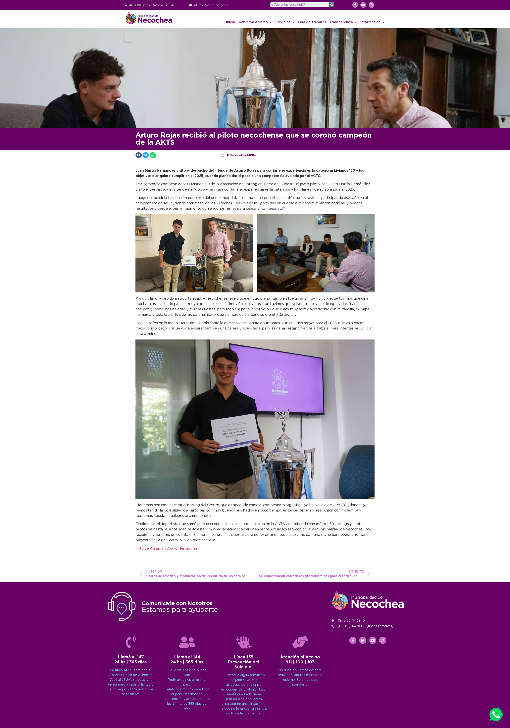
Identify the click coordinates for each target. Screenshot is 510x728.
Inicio (230, 22)
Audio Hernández (182, 548)
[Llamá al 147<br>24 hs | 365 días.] (131, 642)
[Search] (331, 4)
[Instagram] (371, 5)
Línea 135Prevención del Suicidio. (243, 662)
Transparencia (341, 22)
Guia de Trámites (312, 22)
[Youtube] (363, 5)
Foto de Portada (149, 548)
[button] (138, 155)
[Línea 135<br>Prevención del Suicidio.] (243, 642)
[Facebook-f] (355, 5)
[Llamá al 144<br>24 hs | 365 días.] (187, 642)
